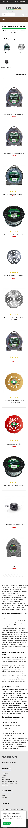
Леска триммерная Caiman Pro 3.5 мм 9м (14, 360)
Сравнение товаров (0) (21, 74)
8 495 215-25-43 (6, 1)
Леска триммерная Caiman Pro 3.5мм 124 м (14, 485)
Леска (6, 52)
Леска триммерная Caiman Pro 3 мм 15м (14, 153)
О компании (5, 773)
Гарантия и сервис (6, 779)
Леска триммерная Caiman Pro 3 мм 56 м (14, 114)
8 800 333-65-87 (6, 3)
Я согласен (7, 823)
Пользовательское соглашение (9, 783)
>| (22, 575)
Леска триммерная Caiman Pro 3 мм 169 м (14, 234)
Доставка (4, 775)
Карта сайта (4, 797)
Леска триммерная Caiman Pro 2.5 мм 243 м (14, 194)
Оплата (3, 777)
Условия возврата (6, 785)
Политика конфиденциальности (9, 781)
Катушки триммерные (6, 67)
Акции (3, 795)
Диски (21, 52)
